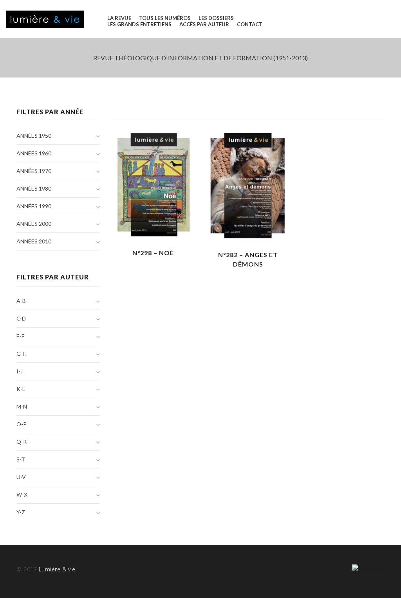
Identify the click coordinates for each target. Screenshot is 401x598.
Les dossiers (216, 18)
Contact (249, 24)
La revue (119, 18)
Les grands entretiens (139, 24)
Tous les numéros (165, 18)
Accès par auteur (204, 24)
